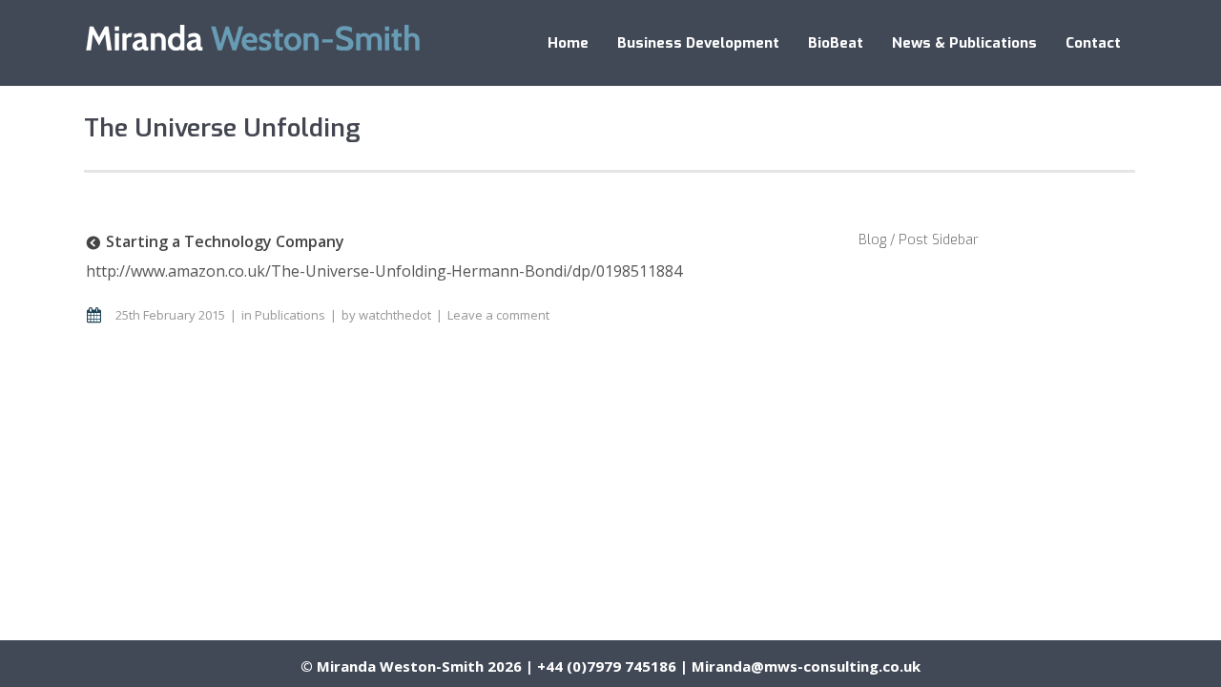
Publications (290, 314)
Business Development (698, 42)
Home (568, 42)
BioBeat (835, 42)
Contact (1093, 42)
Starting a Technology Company (225, 241)
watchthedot (395, 314)
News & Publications (964, 42)
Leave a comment (498, 314)
